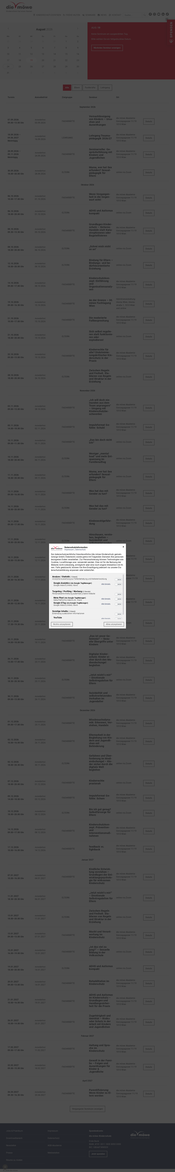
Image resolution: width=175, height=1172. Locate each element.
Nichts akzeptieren (62, 624)
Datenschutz (80, 550)
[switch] (118, 579)
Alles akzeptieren (114, 624)
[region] (87, 596)
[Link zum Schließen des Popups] (123, 547)
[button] (116, 580)
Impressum (69, 550)
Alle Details (105, 584)
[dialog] (87, 586)
